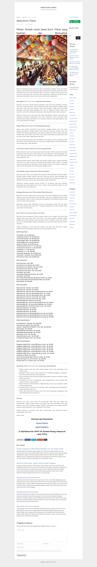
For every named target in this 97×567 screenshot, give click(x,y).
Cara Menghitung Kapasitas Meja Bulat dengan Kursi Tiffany (74, 68)
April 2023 (71, 179)
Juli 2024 (71, 165)
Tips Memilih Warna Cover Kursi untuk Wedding (73, 74)
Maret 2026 (72, 112)
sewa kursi (24, 17)
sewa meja (71, 209)
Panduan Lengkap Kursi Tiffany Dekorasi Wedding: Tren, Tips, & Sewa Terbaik (40, 449)
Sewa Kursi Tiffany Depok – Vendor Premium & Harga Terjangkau (36, 463)
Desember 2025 (73, 118)
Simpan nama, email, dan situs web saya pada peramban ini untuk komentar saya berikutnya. (39, 550)
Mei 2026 (71, 106)
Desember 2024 (73, 153)
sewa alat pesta (73, 203)
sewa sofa (71, 218)
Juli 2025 (71, 133)
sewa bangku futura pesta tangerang (28, 506)
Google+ (40, 439)
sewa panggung (73, 212)
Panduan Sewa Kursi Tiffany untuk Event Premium (74, 57)
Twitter (34, 439)
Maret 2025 (72, 144)
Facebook (28, 439)
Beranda (18, 17)
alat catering (72, 195)
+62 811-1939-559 (73, 17)
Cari (70, 35)
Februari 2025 (72, 147)
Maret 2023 (72, 182)
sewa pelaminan (73, 215)
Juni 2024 (71, 168)
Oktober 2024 (72, 159)
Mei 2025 (71, 138)
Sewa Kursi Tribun (29, 101)
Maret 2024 (72, 177)
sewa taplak (72, 221)
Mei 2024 (71, 171)
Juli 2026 (71, 100)
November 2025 (73, 121)
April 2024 (71, 174)
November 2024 (73, 156)
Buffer (45, 439)
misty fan (71, 200)
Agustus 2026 (72, 97)
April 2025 (71, 141)
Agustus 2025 (72, 130)
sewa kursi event (48, 7)
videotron (71, 227)
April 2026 (71, 109)
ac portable (72, 192)
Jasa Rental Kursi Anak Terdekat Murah (28, 477)
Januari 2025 (72, 150)
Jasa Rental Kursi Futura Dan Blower (27, 492)
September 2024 (73, 162)
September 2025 (73, 127)
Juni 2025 (71, 135)
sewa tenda (72, 224)
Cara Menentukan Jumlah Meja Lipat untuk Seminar (73, 51)
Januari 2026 (72, 115)
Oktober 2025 (72, 124)
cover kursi (71, 197)
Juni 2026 (71, 103)
